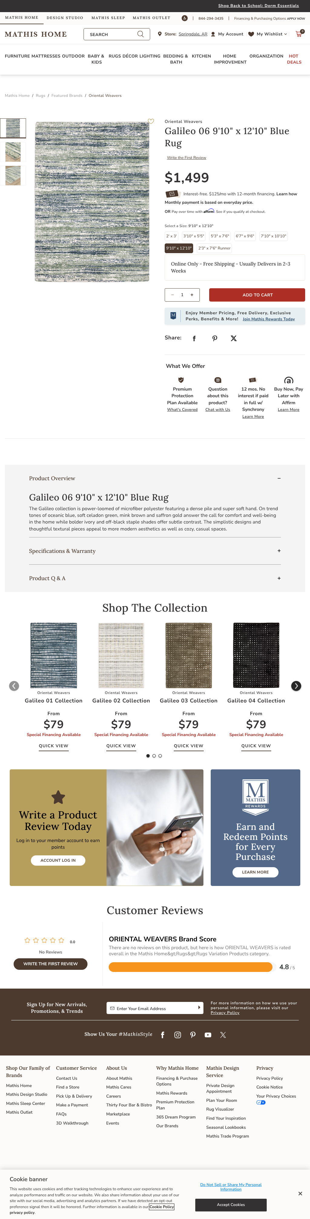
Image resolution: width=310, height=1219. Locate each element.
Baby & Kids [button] (97, 59)
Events (112, 1123)
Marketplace (118, 1114)
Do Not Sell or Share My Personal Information (231, 1187)
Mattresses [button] (46, 56)
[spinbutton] (182, 295)
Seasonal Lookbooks (226, 1127)
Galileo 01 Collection (54, 701)
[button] (227, 34)
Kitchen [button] (201, 56)
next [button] (296, 686)
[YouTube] (208, 1035)
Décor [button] (130, 56)
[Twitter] (223, 1035)
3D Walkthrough (72, 1123)
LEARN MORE (255, 872)
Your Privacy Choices (276, 1096)
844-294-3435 (211, 18)
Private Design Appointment (220, 1089)
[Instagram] (178, 1035)
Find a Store (67, 1087)
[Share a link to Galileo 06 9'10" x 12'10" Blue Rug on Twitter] (234, 339)
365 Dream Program (176, 1117)
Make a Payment (72, 1105)
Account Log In (58, 860)
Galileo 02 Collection (121, 701)
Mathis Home (19, 1086)
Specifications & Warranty (62, 550)
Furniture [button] (17, 56)
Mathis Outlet (19, 1112)
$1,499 (187, 178)
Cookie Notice (269, 1087)
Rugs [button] (115, 56)
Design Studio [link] (65, 18)
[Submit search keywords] (140, 34)
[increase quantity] (195, 295)
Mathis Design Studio (26, 1094)
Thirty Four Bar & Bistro (129, 1105)
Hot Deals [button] (294, 59)
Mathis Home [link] (21, 17)
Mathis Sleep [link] (108, 18)
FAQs (61, 1114)
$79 (54, 725)
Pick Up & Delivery (74, 1096)
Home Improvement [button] (230, 59)
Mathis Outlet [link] (151, 18)
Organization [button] (266, 56)
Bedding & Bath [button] (176, 59)
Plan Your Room (221, 1100)
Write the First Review (186, 157)
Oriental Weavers (184, 121)
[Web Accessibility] (185, 18)
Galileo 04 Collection (256, 701)
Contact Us (66, 1078)
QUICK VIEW (53, 746)
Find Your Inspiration (226, 1118)
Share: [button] (173, 338)
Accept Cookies (231, 1204)
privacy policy (22, 1212)
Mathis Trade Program (227, 1136)
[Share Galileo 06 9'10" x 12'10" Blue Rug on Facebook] (194, 339)
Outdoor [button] (73, 56)
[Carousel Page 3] (13, 176)
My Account (230, 34)
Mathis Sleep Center (25, 1103)
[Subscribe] (198, 1008)
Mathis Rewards (171, 1093)
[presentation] (154, 756)
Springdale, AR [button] (193, 34)
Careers (113, 1096)
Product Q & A (47, 578)
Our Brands (167, 1126)
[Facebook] (163, 1035)
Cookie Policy (162, 1207)
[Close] (300, 1193)
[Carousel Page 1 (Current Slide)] (13, 128)
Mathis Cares (118, 1087)
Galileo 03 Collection (189, 701)
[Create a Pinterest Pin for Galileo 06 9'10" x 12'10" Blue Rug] (215, 339)
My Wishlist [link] (269, 34)
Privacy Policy (225, 1013)
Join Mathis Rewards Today (269, 319)
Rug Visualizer (220, 1109)
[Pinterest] (193, 1035)
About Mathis (119, 1078)
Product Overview (52, 478)
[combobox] (113, 34)
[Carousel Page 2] (13, 152)
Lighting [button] (150, 56)
